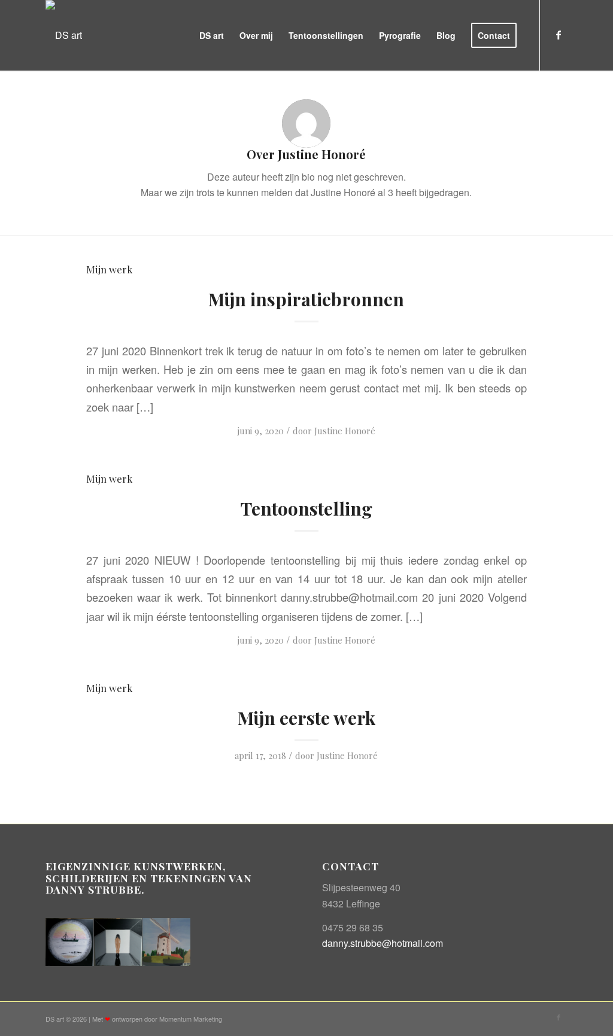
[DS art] (63, 35)
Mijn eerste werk (306, 718)
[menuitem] (212, 35)
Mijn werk (109, 269)
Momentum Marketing (190, 1018)
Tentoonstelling (306, 508)
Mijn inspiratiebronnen (306, 299)
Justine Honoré (344, 431)
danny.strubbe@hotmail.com (382, 943)
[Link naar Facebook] (559, 35)
